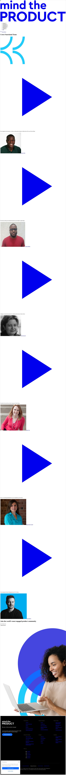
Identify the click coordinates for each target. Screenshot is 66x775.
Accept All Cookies (10, 768)
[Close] (19, 762)
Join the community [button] (7, 734)
